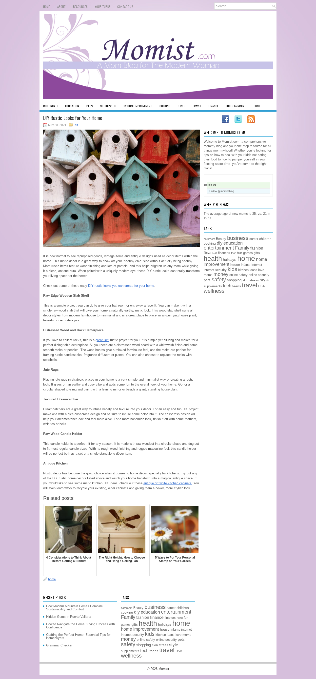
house (235, 265)
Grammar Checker (59, 645)
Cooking (164, 106)
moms (208, 275)
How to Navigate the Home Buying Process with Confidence (80, 625)
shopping (234, 280)
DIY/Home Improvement (137, 106)
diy (219, 243)
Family (242, 248)
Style (181, 106)
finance (210, 252)
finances (224, 253)
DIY (76, 125)
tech (227, 285)
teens (236, 286)
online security (259, 275)
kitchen (243, 270)
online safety (238, 275)
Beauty (221, 239)
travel (249, 285)
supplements (213, 286)
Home (46, 6)
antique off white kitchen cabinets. (167, 483)
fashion (256, 248)
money (221, 274)
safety (219, 279)
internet (257, 265)
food (233, 253)
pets (207, 280)
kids (232, 269)
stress (254, 280)
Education (72, 106)
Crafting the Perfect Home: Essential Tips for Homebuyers (78, 636)
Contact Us (125, 6)
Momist (163, 669)
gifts (257, 253)
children (265, 239)
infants (246, 265)
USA (261, 286)
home (52, 579)
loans (253, 270)
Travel (196, 106)
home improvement (140, 629)
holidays (229, 259)
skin (245, 280)
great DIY (102, 340)
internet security (215, 270)
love (261, 270)
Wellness (108, 105)
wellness (214, 291)
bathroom (209, 238)
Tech (256, 106)
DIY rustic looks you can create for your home (121, 286)
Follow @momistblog (221, 191)
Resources (80, 6)
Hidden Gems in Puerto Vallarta (68, 617)
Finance (213, 106)
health (213, 258)
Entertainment (236, 106)
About (61, 6)
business (237, 238)
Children (50, 105)
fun (239, 253)
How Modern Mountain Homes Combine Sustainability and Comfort (74, 607)
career (253, 239)
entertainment (219, 248)
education (233, 243)
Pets (89, 106)
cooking (210, 243)
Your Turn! (102, 6)
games (248, 253)
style (264, 279)
